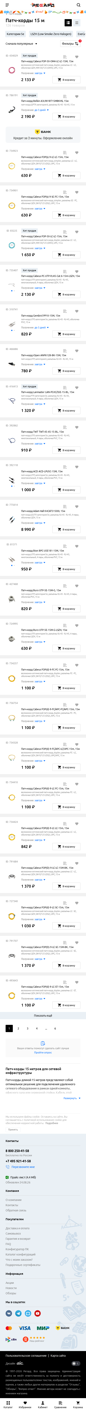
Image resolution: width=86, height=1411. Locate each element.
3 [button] (27, 1028)
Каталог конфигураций (20, 1254)
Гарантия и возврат (18, 1238)
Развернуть (70, 1098)
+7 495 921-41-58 (18, 1161)
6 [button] (55, 1028)
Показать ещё (43, 1015)
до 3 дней (40, 110)
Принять (13, 1129)
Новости (11, 1288)
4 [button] (37, 1028)
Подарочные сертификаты (23, 1265)
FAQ (8, 1244)
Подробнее (51, 1123)
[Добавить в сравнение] (64, 57)
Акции (10, 1282)
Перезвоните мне (23, 1167)
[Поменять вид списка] (68, 22)
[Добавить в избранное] (76, 57)
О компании (13, 1200)
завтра (38, 73)
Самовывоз (13, 1233)
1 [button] (9, 1028)
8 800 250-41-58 (17, 1151)
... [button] (46, 1028)
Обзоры (11, 1293)
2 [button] (18, 1028)
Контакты (12, 1205)
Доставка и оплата (17, 1228)
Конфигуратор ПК (17, 1249)
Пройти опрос (43, 1052)
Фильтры (71, 42)
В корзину (69, 79)
